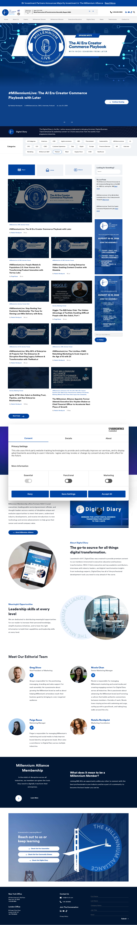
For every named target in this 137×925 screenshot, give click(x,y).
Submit (123, 919)
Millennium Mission (57, 19)
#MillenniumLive (31, 105)
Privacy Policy (64, 916)
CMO (40, 105)
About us (16, 19)
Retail (67, 151)
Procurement (90, 141)
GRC (78, 141)
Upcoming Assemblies (28, 12)
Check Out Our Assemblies (40, 848)
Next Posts (17, 416)
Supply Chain (79, 151)
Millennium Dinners (39, 19)
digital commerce (66, 141)
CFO (28, 146)
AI (130, 141)
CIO (37, 146)
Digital (81, 146)
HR (117, 146)
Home (6, 19)
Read (23, 170)
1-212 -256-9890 (67, 901)
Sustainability (103, 141)
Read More (110, 3)
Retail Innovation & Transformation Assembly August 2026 (52, 12)
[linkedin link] (126, 12)
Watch (80, 170)
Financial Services (104, 146)
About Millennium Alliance (24, 532)
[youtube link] (129, 12)
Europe (91, 146)
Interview (45, 105)
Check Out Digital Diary (40, 860)
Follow (101, 340)
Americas (44, 141)
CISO (90, 151)
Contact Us (125, 19)
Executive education (75, 19)
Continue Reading (118, 102)
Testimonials (112, 19)
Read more (105, 199)
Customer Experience (59, 146)
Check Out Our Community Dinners (40, 854)
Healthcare (100, 151)
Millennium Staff (44, 151)
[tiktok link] (131, 12)
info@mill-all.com (68, 897)
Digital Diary (91, 19)
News (101, 19)
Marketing (30, 151)
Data (72, 146)
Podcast (52, 105)
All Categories (31, 141)
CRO (54, 141)
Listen (52, 170)
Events (26, 19)
